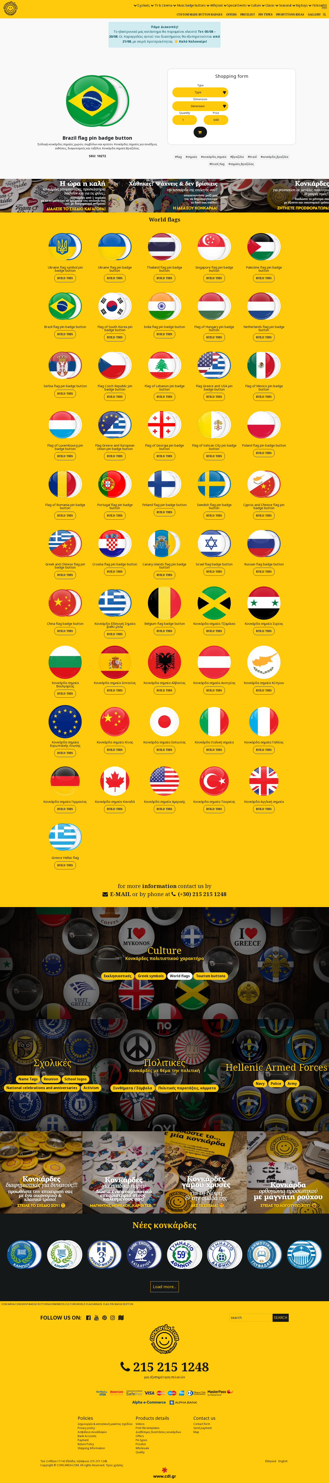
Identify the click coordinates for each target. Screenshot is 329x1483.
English (283, 1461)
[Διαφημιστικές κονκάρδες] (41, 1172)
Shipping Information (91, 1448)
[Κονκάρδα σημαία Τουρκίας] (214, 781)
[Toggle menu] (324, 6)
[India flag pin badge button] (164, 306)
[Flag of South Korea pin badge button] (115, 306)
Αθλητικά (216, 5)
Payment (83, 1440)
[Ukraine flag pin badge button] (115, 246)
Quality (140, 1452)
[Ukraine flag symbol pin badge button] (65, 246)
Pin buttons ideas (290, 14)
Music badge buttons (191, 5)
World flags (180, 976)
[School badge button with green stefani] (184, 1254)
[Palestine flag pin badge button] (264, 246)
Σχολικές (143, 5)
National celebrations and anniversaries (41, 1088)
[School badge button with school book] (264, 1254)
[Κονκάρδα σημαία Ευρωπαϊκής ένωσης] (65, 721)
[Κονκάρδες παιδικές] (123, 1172)
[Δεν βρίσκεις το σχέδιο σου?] (164, 195)
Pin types (265, 14)
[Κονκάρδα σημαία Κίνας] (115, 721)
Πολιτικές (318, 5)
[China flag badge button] (65, 603)
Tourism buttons (210, 976)
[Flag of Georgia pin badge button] (164, 424)
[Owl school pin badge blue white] (144, 1254)
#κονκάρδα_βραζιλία (274, 157)
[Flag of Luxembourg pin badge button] (65, 424)
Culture (256, 5)
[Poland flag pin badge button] (264, 424)
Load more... (164, 1286)
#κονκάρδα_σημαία (213, 157)
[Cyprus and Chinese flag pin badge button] (264, 484)
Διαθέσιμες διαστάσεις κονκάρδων (158, 1432)
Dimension (200, 99)
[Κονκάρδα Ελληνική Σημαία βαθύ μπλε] (115, 603)
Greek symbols (151, 976)
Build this (65, 278)
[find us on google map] (121, 1317)
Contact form (201, 1423)
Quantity (184, 113)
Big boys (302, 5)
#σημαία (191, 157)
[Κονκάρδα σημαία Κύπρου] (264, 662)
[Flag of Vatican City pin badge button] (214, 424)
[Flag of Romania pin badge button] (65, 484)
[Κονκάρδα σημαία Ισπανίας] (115, 662)
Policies (85, 1418)
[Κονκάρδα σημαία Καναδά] (115, 781)
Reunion (51, 1079)
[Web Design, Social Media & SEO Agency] (164, 1473)
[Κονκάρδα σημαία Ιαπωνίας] (164, 721)
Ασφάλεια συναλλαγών (92, 1432)
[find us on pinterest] (104, 1317)
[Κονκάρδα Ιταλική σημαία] (214, 721)
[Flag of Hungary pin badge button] (214, 306)
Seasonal (285, 5)
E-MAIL (120, 894)
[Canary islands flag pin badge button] (164, 543)
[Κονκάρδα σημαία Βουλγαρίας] (65, 662)
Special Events (236, 5)
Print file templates (148, 1428)
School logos (75, 1079)
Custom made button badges (199, 14)
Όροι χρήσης (114, 1465)
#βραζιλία (237, 157)
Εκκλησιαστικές (118, 976)
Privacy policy (86, 1428)
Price (216, 113)
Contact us (204, 1418)
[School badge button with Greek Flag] (24, 1254)
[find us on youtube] (96, 1317)
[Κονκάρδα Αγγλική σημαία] (264, 781)
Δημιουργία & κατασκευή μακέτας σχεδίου (105, 1423)
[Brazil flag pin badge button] (65, 306)
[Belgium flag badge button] (164, 603)
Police (276, 1083)
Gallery (314, 14)
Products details (152, 1418)
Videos (140, 1423)
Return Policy (86, 1444)
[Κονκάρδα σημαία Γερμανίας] (65, 781)
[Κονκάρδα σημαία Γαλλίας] (264, 721)
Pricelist (247, 14)
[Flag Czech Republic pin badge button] (115, 365)
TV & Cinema (163, 5)
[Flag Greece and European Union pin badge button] (115, 424)
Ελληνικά (270, 1461)
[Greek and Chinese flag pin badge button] (65, 543)
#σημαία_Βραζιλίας (241, 164)
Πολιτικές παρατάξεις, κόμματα (187, 1088)
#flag (178, 157)
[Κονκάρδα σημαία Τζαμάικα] (214, 603)
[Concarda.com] (10, 8)
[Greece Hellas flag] (65, 837)
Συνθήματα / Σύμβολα (132, 1088)
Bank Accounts (87, 1436)
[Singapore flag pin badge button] (214, 246)
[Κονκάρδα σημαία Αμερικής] (164, 781)
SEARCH (280, 1317)
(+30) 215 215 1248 (202, 894)
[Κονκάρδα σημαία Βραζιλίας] (97, 101)
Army (292, 1083)
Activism (91, 1088)
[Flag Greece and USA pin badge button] (214, 365)
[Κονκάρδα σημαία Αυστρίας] (214, 662)
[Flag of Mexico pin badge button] (264, 365)
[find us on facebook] (88, 1317)
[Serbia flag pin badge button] (65, 365)
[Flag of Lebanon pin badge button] (164, 365)
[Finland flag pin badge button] (164, 484)
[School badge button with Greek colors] (304, 1254)
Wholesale (142, 1448)
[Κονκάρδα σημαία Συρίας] (264, 603)
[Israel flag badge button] (214, 543)
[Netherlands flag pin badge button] (264, 306)
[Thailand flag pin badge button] (164, 246)
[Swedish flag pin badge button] (214, 484)
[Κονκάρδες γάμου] (205, 1172)
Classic (270, 5)
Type (200, 85)
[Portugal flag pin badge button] (115, 484)
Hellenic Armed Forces (276, 1067)
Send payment (202, 1428)
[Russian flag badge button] (264, 543)
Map (196, 1432)
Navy (260, 1083)
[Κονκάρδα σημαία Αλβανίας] (164, 662)
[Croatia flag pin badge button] (115, 543)
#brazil (252, 157)
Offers (231, 14)
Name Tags (28, 1079)
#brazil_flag (216, 164)
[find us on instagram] (112, 1317)
